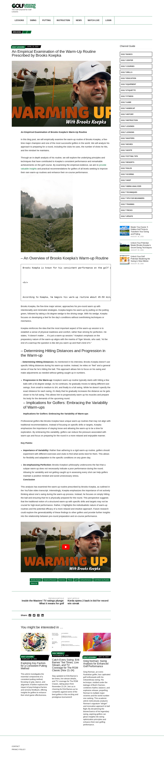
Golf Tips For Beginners (132, 198)
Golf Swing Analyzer (131, 186)
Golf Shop (126, 180)
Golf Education (128, 78)
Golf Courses (127, 66)
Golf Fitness (127, 96)
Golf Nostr (126, 150)
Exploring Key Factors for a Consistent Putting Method (34, 666)
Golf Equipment (128, 84)
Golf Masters (127, 138)
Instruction (63, 20)
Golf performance (86, 580)
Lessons (19, 20)
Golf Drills (126, 72)
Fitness (70, 580)
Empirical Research (50, 580)
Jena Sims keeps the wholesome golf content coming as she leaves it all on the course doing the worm (81, 27)
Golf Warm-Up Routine (101, 580)
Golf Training (127, 204)
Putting (46, 20)
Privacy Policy (18, 749)
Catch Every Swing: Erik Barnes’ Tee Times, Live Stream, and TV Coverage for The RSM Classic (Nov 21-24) (65, 665)
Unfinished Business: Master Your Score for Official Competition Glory (66, 29)
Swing (33, 20)
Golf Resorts (127, 162)
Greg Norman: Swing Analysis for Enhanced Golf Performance (95, 663)
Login (108, 20)
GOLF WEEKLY (58, 653)
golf (76, 580)
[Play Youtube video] (66, 547)
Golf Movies (127, 144)
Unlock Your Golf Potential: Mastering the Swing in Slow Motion (140, 258)
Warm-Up (34, 583)
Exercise (62, 580)
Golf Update (127, 216)
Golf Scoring (127, 174)
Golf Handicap (128, 108)
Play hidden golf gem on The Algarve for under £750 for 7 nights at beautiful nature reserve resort (79, 37)
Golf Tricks (126, 210)
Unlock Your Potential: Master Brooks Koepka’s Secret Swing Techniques (141, 245)
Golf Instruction (129, 120)
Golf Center (127, 60)
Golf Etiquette (128, 90)
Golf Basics (126, 54)
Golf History (127, 114)
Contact (16, 746)
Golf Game (126, 102)
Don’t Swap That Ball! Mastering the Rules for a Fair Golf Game (62, 35)
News (79, 20)
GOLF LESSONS (18, 47)
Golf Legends (127, 126)
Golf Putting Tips (129, 156)
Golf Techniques (129, 192)
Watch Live (94, 20)
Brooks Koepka (36, 580)
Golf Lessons (127, 132)
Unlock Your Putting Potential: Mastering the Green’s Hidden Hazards (65, 32)
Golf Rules (126, 168)
